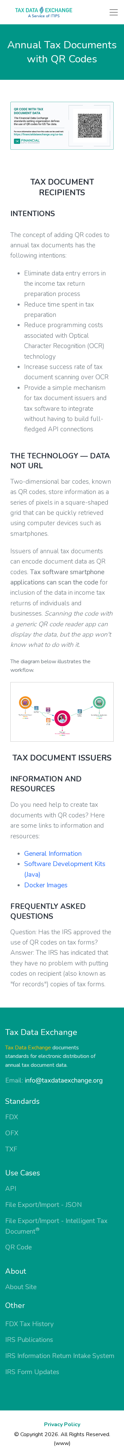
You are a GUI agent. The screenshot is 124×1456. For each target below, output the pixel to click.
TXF (11, 1149)
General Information (53, 853)
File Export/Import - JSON (43, 1204)
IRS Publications (29, 1339)
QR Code (18, 1247)
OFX (11, 1133)
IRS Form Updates (32, 1372)
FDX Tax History (29, 1324)
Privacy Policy (62, 1424)
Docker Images (46, 885)
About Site (21, 1287)
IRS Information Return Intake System (59, 1356)
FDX (11, 1117)
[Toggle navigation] (113, 12)
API (10, 1188)
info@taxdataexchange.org (64, 1080)
